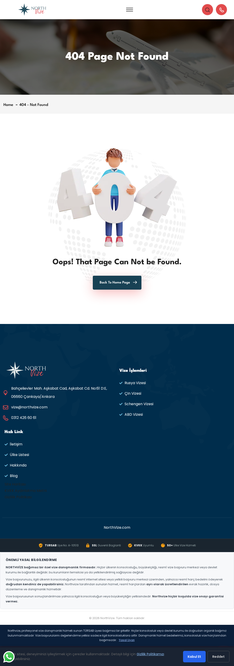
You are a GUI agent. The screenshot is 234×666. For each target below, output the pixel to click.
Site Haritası (15, 484)
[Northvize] (32, 9)
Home (9, 105)
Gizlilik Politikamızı (150, 654)
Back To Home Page (115, 282)
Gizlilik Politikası (18, 497)
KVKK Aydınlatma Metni (26, 490)
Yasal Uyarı (127, 640)
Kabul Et (194, 656)
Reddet (218, 656)
